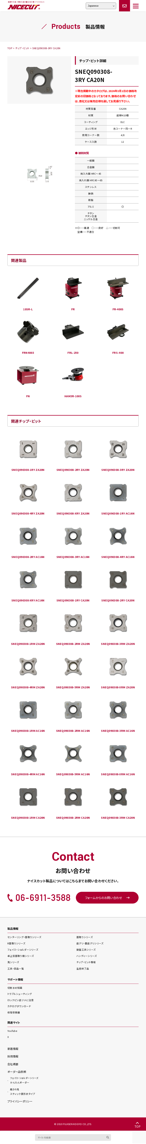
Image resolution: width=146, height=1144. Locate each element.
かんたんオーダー (24, 1080)
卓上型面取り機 (20, 956)
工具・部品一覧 (15, 968)
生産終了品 (82, 968)
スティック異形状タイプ (22, 1092)
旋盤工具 (86, 949)
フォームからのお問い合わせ (103, 897)
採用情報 (12, 1056)
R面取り (16, 943)
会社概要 (12, 1064)
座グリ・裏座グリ (89, 943)
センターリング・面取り (24, 937)
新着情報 (12, 1049)
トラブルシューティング (19, 994)
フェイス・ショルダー (22, 949)
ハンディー (86, 956)
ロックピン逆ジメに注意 (20, 1000)
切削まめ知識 (14, 988)
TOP (137, 1126)
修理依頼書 (13, 1012)
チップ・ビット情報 (86, 962)
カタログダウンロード (19, 1006)
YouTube (12, 1031)
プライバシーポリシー (19, 1101)
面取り (84, 937)
